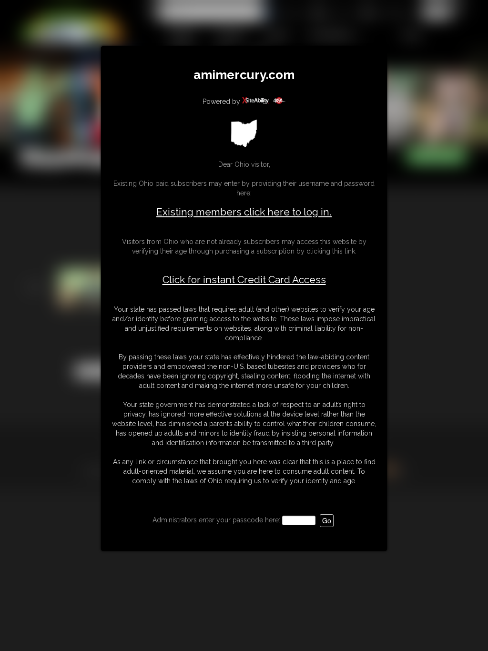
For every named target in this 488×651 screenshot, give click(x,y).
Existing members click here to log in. (244, 212)
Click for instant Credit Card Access (244, 280)
